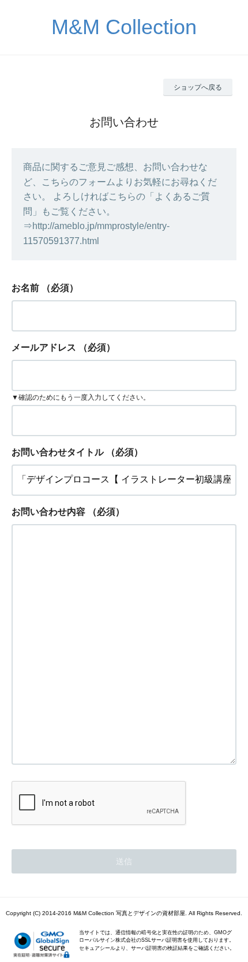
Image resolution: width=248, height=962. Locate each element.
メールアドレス (44, 347)
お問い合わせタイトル (58, 452)
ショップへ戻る (198, 87)
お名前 (25, 288)
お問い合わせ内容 (48, 512)
